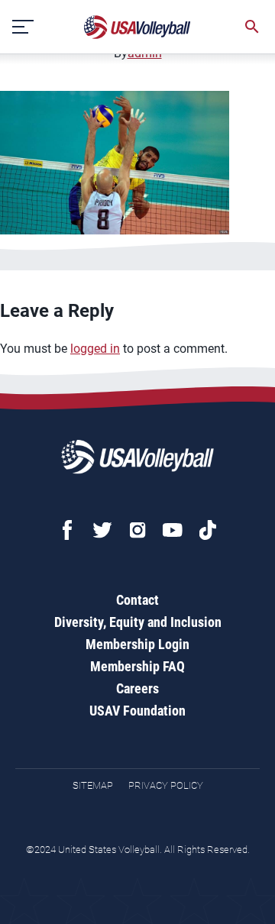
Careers (137, 688)
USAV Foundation (137, 711)
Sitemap (93, 785)
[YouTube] (172, 530)
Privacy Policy (165, 785)
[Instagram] (137, 530)
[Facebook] (67, 530)
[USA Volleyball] (137, 27)
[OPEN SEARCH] (252, 26)
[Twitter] (102, 530)
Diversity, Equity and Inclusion (138, 622)
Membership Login (137, 644)
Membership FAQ (137, 666)
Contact (137, 600)
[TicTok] (208, 530)
